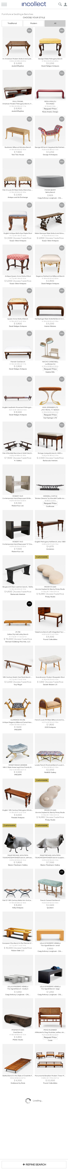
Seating (18, 14)
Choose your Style (34, 17)
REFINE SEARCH (36, 1164)
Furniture (6, 14)
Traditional (12, 23)
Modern (33, 23)
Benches (28, 14)
